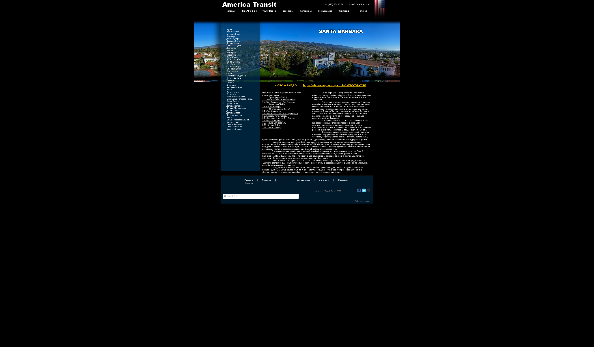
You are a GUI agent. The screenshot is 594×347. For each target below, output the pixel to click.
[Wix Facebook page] (359, 190)
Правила (266, 180)
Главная (248, 180)
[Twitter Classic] (364, 190)
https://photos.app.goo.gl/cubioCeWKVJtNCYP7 (334, 85)
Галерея (249, 183)
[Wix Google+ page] (368, 190)
